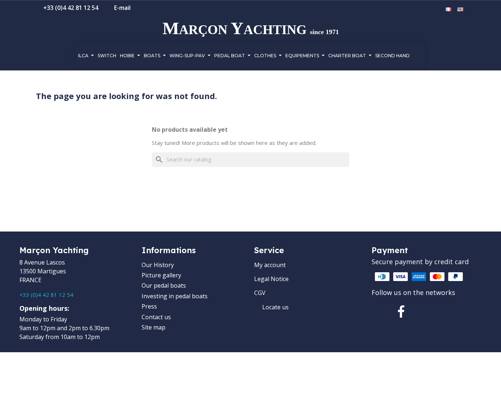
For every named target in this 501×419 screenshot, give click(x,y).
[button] (415, 10)
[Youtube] (452, 311)
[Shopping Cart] (437, 9)
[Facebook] (401, 311)
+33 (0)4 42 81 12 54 (46, 294)
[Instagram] (426, 311)
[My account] (426, 9)
